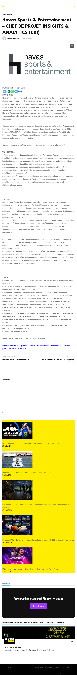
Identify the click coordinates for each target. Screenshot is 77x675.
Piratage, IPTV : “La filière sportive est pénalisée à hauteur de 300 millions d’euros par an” (38, 540)
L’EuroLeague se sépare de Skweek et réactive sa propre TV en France (31, 569)
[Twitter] (4, 91)
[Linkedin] (8, 91)
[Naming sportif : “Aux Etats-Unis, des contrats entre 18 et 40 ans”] (17, 459)
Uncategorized (7, 14)
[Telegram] (16, 91)
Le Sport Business (13, 38)
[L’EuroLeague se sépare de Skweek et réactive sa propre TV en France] (17, 555)
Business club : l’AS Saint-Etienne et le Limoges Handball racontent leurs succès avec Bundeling (36, 506)
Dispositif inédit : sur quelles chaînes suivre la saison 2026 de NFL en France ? (33, 444)
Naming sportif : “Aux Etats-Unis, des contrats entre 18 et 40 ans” (28, 473)
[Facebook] (20, 91)
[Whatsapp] (12, 91)
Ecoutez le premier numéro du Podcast (15, 359)
